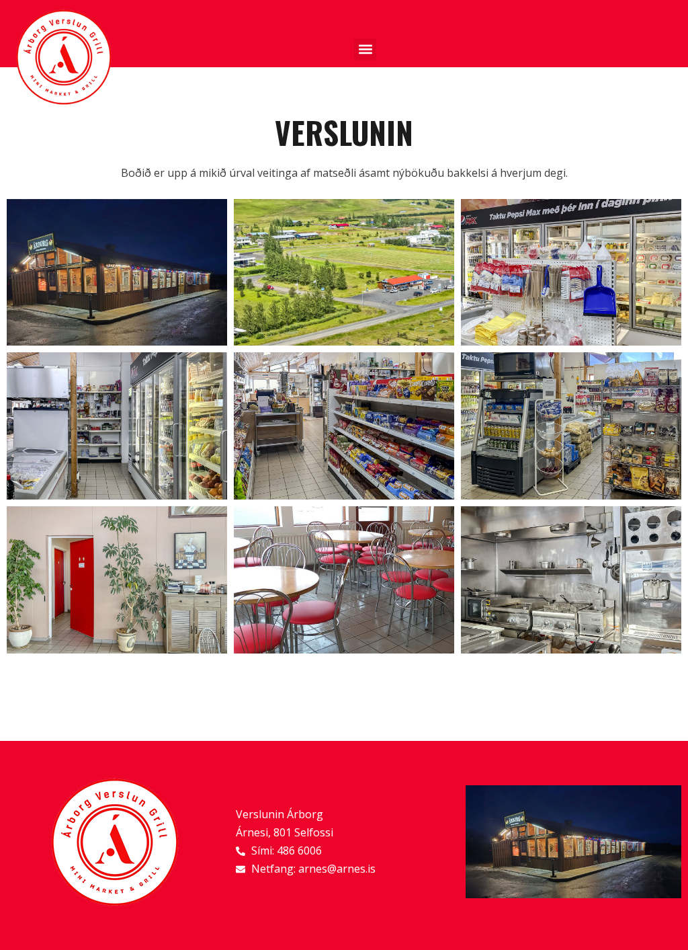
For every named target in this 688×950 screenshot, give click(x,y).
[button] (365, 49)
